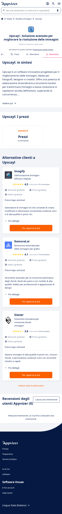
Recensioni (54, 54)
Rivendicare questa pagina (43, 49)
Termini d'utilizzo (9, 459)
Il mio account (8, 487)
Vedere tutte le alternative (31, 385)
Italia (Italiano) (18, 505)
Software (6, 474)
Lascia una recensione (46, 399)
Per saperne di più (31, 228)
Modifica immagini (24, 18)
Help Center (7, 493)
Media (9, 18)
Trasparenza (7, 454)
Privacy (5, 448)
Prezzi (16, 54)
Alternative (34, 54)
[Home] (2, 19)
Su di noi (6, 469)
